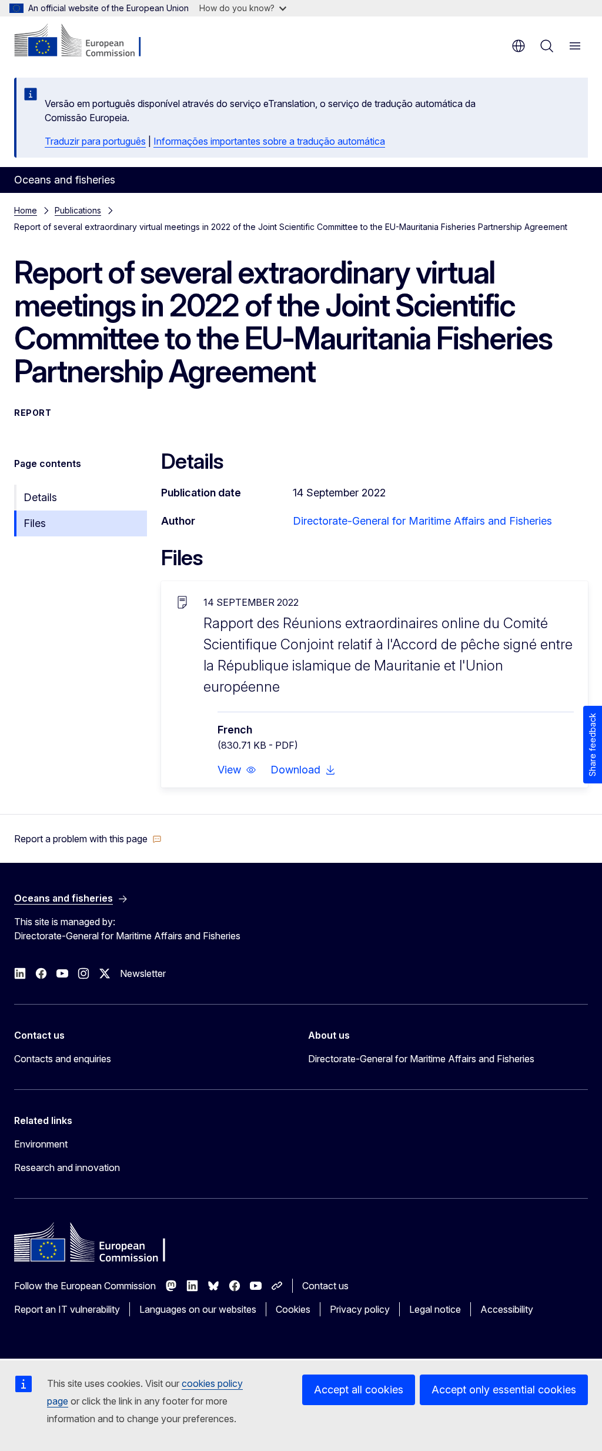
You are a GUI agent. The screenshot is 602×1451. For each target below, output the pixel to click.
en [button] (518, 46)
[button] (237, 770)
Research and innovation (67, 1167)
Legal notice (435, 1309)
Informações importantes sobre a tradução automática (269, 141)
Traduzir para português (95, 141)
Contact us (325, 1286)
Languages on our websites (197, 1309)
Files (35, 523)
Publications (78, 210)
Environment (41, 1144)
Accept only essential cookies (504, 1389)
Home (25, 210)
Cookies (293, 1309)
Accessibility (506, 1309)
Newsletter (143, 973)
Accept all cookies (358, 1389)
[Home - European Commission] (85, 41)
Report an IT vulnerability (67, 1309)
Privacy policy (360, 1309)
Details (40, 497)
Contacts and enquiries (62, 1059)
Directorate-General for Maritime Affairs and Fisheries (422, 521)
